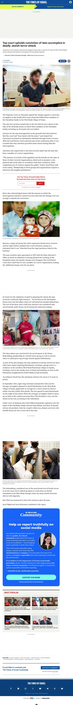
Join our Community (17, 6)
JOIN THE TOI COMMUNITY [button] (50, 668)
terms (38, 187)
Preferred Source (39, 55)
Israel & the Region (14, 657)
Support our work (31, 577)
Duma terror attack (25, 657)
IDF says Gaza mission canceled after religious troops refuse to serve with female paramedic (17, 609)
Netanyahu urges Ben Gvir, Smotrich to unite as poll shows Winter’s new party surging (44, 608)
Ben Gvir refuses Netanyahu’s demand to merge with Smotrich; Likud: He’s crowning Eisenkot (17, 628)
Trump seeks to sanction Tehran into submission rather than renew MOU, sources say (45, 628)
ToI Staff (7, 60)
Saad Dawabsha (29, 659)
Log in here (55, 671)
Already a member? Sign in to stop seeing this (31, 581)
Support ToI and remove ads (55, 6)
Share (63, 61)
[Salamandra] (46, 698)
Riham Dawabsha (19, 659)
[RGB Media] (32, 698)
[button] (70, 2)
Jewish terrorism (35, 657)
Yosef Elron (37, 659)
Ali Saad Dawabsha (9, 659)
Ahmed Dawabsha (45, 657)
